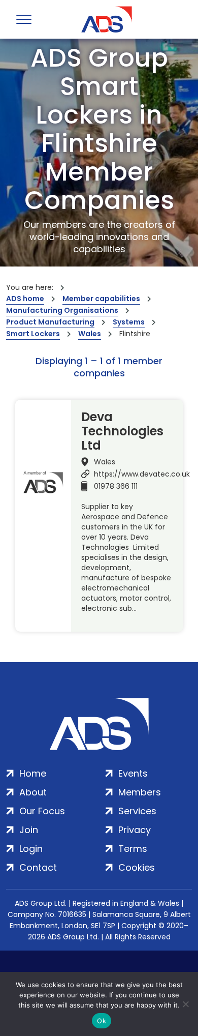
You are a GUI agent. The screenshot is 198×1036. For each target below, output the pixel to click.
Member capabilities (101, 298)
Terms (132, 848)
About (33, 792)
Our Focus (42, 811)
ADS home (25, 298)
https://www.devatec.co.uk (142, 474)
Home (32, 773)
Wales (89, 334)
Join (28, 829)
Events (133, 773)
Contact (38, 867)
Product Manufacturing (50, 322)
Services (137, 811)
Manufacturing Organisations (62, 310)
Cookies (136, 867)
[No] (185, 1004)
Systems (129, 322)
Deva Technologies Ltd (122, 431)
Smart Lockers (33, 334)
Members (139, 792)
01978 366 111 (116, 486)
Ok (101, 1021)
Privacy (134, 829)
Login (31, 848)
